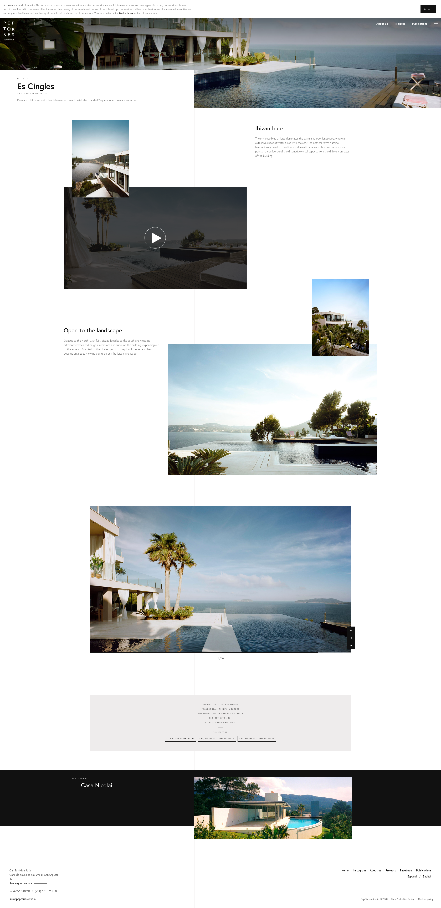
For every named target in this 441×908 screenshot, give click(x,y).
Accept (428, 9)
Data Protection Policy (402, 899)
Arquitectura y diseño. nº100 (257, 739)
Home (345, 870)
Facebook (406, 870)
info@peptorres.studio (22, 899)
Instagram (359, 870)
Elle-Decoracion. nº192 (180, 739)
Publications (419, 23)
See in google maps (20, 883)
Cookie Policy (126, 12)
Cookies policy (425, 899)
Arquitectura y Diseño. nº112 (216, 739)
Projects (400, 23)
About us (382, 23)
